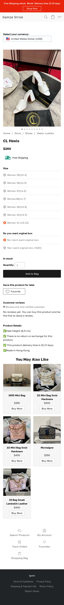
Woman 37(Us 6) (16, 190)
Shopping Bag (19, 558)
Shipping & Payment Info (23, 586)
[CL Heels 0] (32, 88)
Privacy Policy (44, 581)
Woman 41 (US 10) (18, 222)
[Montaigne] (47, 430)
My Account (44, 535)
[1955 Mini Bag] (17, 377)
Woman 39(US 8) (17, 206)
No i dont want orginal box (23, 239)
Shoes (28, 133)
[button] (32, 8)
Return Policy (46, 586)
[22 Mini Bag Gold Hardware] (47, 377)
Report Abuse (32, 591)
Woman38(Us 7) (16, 198)
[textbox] (26, 38)
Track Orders (19, 546)
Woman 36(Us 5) (17, 182)
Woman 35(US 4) (17, 174)
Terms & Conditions (23, 581)
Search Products (19, 535)
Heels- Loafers (45, 133)
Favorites (44, 546)
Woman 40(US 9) (17, 214)
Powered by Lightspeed (32, 596)
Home (6, 133)
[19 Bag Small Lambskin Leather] (17, 482)
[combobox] (27, 39)
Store (17, 133)
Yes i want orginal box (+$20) (24, 247)
